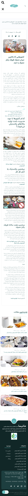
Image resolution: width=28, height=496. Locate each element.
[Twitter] (18, 486)
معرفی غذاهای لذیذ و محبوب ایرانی (19, 391)
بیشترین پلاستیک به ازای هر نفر (14, 114)
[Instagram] (21, 486)
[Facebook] (14, 486)
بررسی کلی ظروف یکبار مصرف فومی (19, 371)
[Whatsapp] (25, 486)
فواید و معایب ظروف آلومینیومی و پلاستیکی (17, 332)
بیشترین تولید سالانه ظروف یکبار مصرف (13, 116)
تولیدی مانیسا (14, 298)
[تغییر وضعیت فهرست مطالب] (24, 109)
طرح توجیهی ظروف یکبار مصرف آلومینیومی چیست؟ (15, 352)
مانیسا (24, 22)
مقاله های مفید (18, 22)
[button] (25, 6)
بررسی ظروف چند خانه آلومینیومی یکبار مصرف (16, 242)
